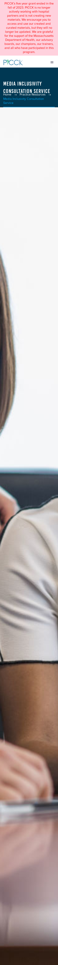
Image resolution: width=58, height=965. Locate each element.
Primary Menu (52, 62)
